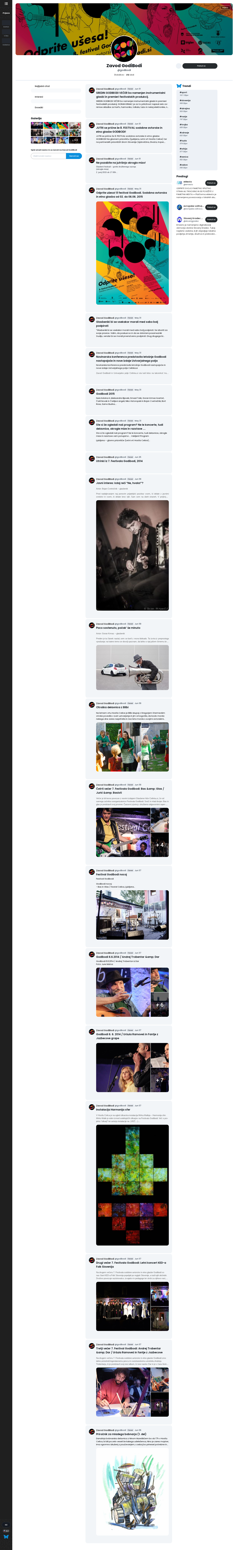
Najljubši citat (42, 86)
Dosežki (39, 107)
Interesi (39, 96)
